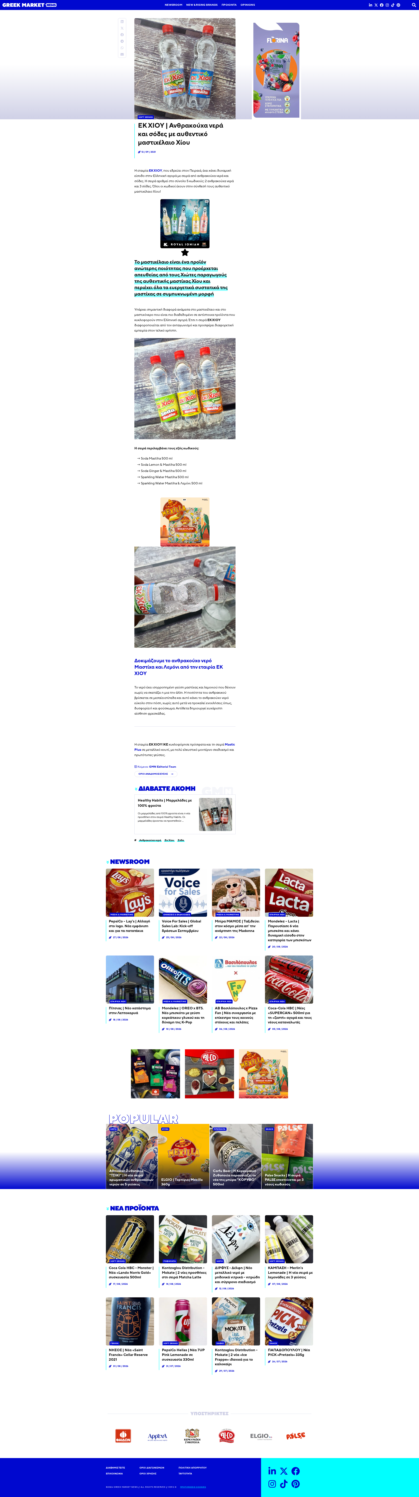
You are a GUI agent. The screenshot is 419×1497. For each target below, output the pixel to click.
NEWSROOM (173, 5)
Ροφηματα (170, 1261)
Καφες (220, 1343)
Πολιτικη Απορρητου (193, 1467)
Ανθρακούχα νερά (150, 840)
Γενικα (114, 1343)
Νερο (113, 1129)
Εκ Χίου (169, 840)
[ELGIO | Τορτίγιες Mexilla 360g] (184, 1156)
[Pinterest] (398, 5)
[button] (122, 21)
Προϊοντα (220, 1129)
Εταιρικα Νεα (277, 914)
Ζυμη (165, 1129)
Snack (269, 1129)
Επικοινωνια (114, 1473)
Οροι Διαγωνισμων (151, 1467)
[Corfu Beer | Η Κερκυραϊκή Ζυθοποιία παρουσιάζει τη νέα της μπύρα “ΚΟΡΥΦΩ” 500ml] (235, 1156)
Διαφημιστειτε (115, 1467)
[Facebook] (381, 5)
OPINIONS (248, 5)
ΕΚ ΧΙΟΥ (155, 171)
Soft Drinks (146, 117)
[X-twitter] (376, 5)
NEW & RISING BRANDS (202, 5)
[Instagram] (387, 5)
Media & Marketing (121, 914)
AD (206, 201)
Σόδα (181, 840)
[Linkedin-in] (370, 5)
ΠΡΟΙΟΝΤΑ (229, 5)
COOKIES (200, 1487)
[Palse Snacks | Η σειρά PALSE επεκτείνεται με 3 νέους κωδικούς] (287, 1156)
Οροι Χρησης (147, 1473)
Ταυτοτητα (185, 1473)
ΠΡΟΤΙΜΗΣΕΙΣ (187, 1487)
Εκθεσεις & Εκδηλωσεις (177, 914)
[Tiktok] (393, 5)
